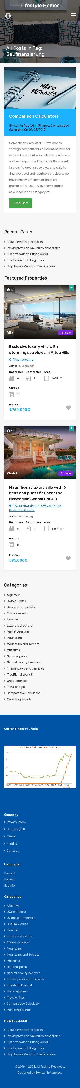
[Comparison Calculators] (40, 88)
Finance (43, 125)
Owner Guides (16, 601)
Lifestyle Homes (40, 5)
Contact (13, 850)
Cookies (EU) (16, 829)
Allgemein (13, 595)
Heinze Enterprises (49, 1073)
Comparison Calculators (34, 116)
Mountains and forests (23, 644)
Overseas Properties (21, 607)
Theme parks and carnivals (25, 668)
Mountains (14, 638)
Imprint (12, 843)
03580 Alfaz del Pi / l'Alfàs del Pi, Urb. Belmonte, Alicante (35, 508)
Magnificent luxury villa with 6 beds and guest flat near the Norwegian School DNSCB (37, 493)
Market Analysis (18, 632)
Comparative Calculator (23, 693)
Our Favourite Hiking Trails (26, 260)
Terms (11, 836)
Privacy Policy (16, 822)
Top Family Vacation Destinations (32, 266)
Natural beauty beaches (23, 662)
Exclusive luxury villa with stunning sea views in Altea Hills (39, 349)
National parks (17, 656)
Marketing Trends (19, 699)
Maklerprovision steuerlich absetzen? (34, 248)
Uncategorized (17, 681)
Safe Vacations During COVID (28, 254)
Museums (13, 650)
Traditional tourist (19, 674)
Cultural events (17, 613)
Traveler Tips (16, 687)
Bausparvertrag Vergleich (25, 242)
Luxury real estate (19, 625)
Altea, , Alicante (22, 360)
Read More (20, 203)
